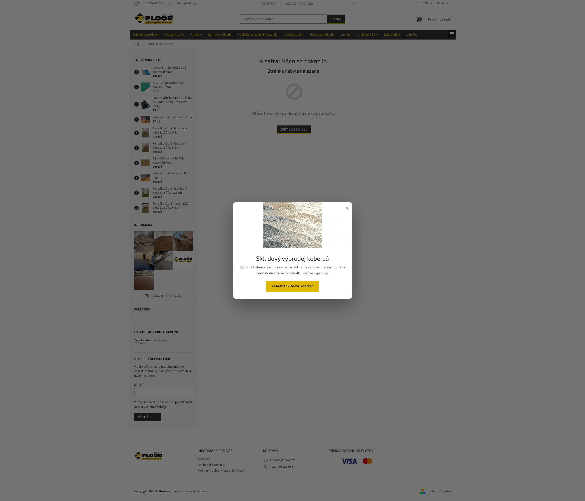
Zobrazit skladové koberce (292, 286)
